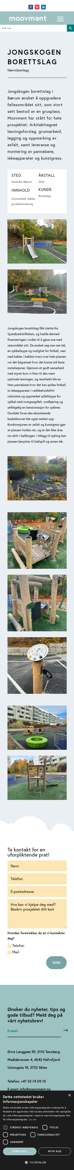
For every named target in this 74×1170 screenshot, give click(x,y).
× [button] (69, 1094)
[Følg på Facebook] (30, 7)
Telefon (18, 945)
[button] (37, 1162)
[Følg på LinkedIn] (43, 7)
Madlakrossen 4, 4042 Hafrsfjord (33, 1059)
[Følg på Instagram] (37, 7)
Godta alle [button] (19, 1151)
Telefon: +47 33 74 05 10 (26, 1081)
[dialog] (37, 1130)
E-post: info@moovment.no (29, 1089)
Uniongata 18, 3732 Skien (27, 1067)
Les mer (33, 1119)
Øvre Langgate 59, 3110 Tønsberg (33, 1052)
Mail (15, 952)
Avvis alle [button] (55, 1151)
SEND (56, 962)
